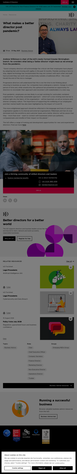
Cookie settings (17, 468)
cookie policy (59, 463)
